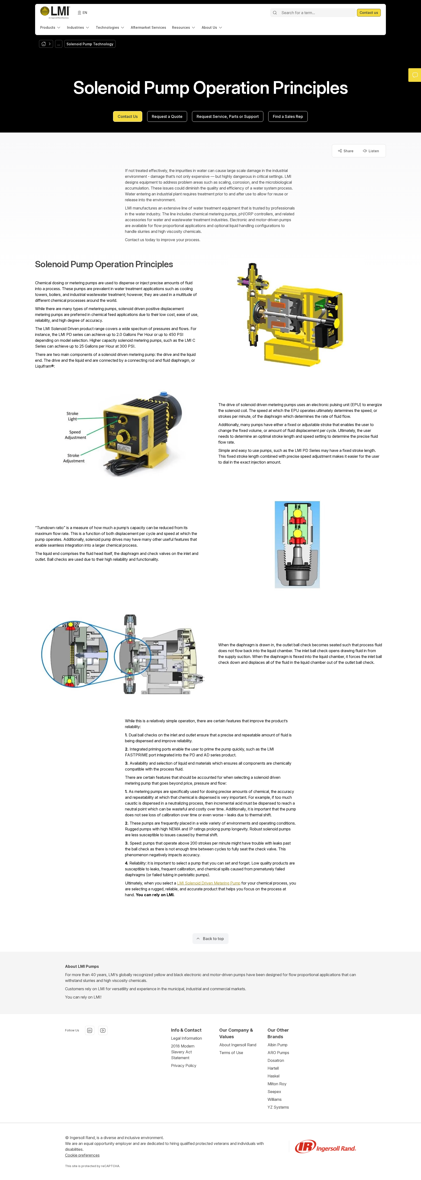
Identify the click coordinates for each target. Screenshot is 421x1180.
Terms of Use (231, 1052)
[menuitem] (50, 27)
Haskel (273, 1076)
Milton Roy (277, 1083)
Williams (275, 1099)
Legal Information (186, 1038)
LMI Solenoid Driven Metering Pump (208, 883)
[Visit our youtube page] (102, 1030)
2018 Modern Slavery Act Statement (182, 1052)
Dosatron (276, 1060)
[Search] (274, 12)
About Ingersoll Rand (237, 1044)
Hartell (273, 1068)
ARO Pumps (278, 1052)
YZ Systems (278, 1107)
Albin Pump (277, 1044)
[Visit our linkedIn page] (89, 1030)
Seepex (274, 1091)
